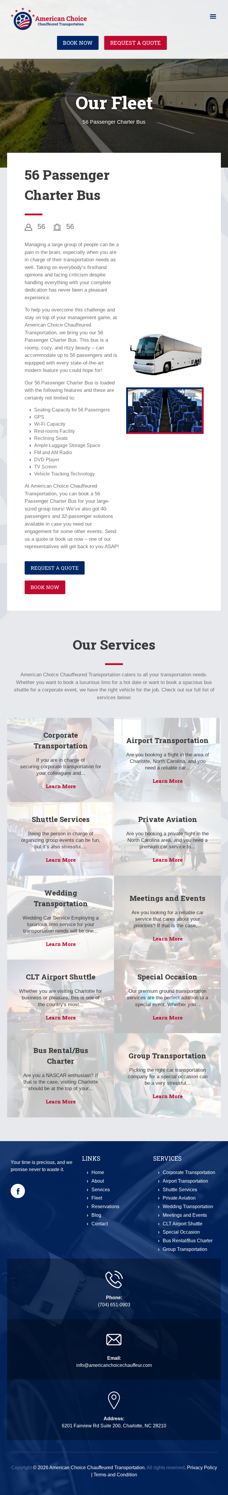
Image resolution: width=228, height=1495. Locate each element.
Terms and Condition (115, 1474)
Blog (96, 1215)
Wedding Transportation (188, 1206)
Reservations (105, 1206)
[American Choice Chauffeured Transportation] (49, 18)
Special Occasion (167, 977)
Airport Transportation (167, 740)
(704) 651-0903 (114, 1304)
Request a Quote (135, 42)
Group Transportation (167, 1055)
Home (97, 1172)
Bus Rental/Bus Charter (188, 1240)
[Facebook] (18, 1191)
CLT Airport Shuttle (61, 977)
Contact (99, 1223)
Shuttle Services (61, 819)
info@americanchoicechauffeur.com (114, 1365)
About (97, 1181)
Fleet (96, 1197)
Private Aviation (167, 819)
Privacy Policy (202, 1467)
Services (100, 1189)
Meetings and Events (167, 898)
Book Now (78, 42)
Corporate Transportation (189, 1172)
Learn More (61, 786)
